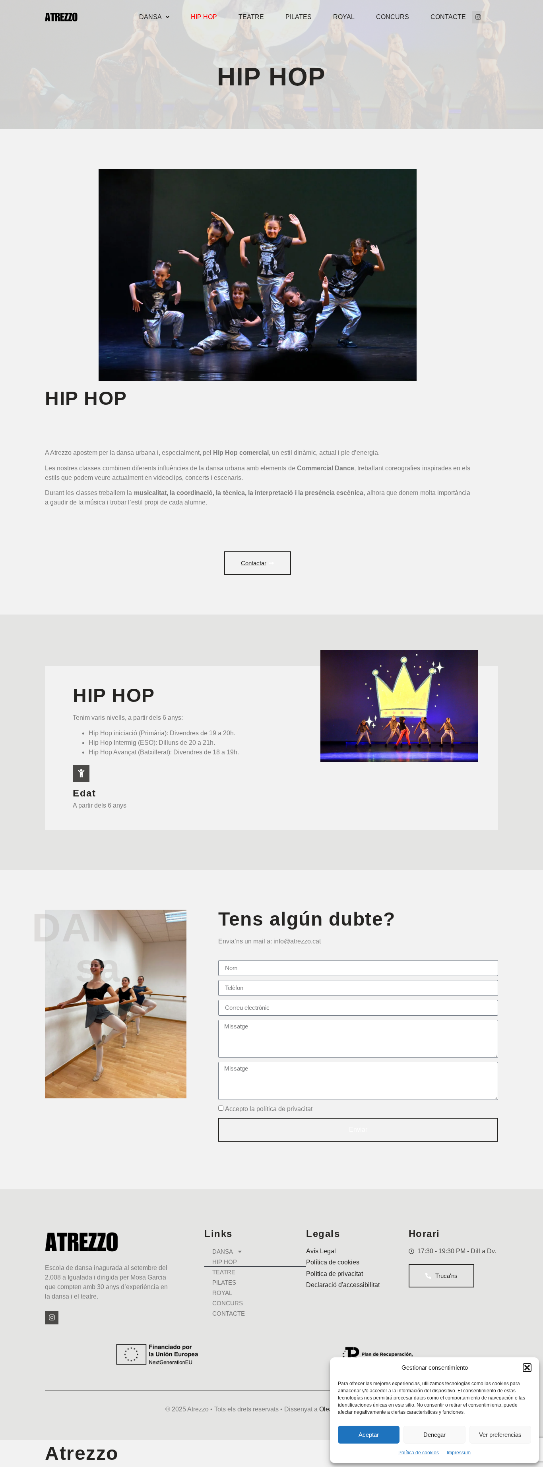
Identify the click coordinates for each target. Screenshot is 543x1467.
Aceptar (369, 1434)
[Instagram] (478, 17)
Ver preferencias (500, 1434)
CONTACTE (448, 17)
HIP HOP (204, 17)
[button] (527, 1368)
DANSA (150, 17)
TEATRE (251, 17)
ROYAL (344, 17)
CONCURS (392, 17)
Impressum (459, 1452)
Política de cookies (418, 1452)
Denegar (434, 1434)
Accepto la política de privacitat (268, 1108)
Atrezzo (81, 1453)
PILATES (298, 17)
